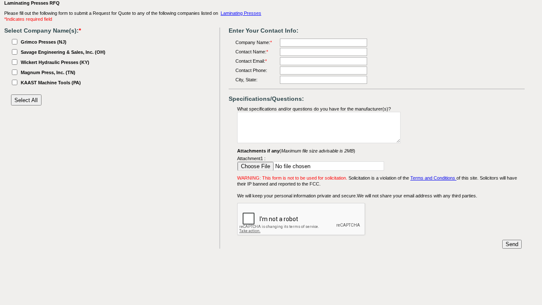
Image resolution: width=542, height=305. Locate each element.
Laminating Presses (241, 13)
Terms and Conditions (433, 177)
